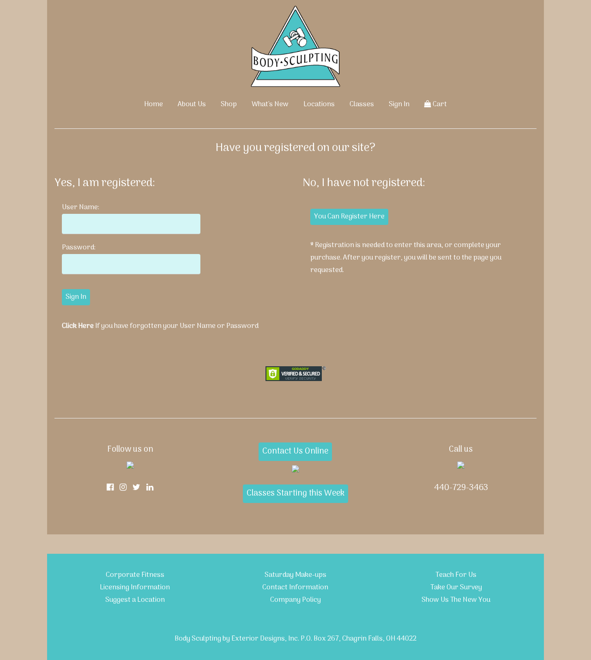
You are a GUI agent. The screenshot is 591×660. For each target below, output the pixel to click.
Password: (79, 247)
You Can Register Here (349, 216)
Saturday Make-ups (295, 575)
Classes (362, 104)
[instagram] (123, 488)
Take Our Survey (456, 587)
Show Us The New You (456, 600)
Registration (334, 245)
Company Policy (295, 600)
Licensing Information (135, 587)
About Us (192, 104)
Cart (439, 104)
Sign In (399, 104)
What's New (270, 104)
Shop (229, 104)
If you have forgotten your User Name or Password (160, 326)
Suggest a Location (135, 600)
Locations (319, 104)
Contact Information (295, 587)
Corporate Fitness (135, 575)
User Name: (80, 207)
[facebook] (110, 488)
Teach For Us (455, 575)
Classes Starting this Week (295, 493)
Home (153, 104)
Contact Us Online (295, 451)
